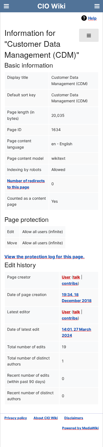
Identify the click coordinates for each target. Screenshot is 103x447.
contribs (70, 283)
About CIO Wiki (46, 418)
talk (76, 277)
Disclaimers (73, 418)
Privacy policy (15, 418)
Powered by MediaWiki (80, 428)
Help (92, 18)
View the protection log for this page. (44, 256)
